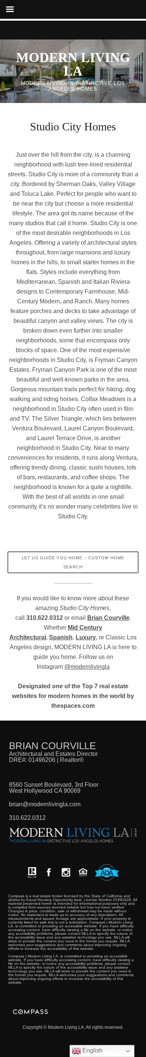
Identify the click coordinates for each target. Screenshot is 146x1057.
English (92, 1050)
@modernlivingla (87, 666)
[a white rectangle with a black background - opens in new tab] (48, 872)
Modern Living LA (73, 64)
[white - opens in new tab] (66, 872)
